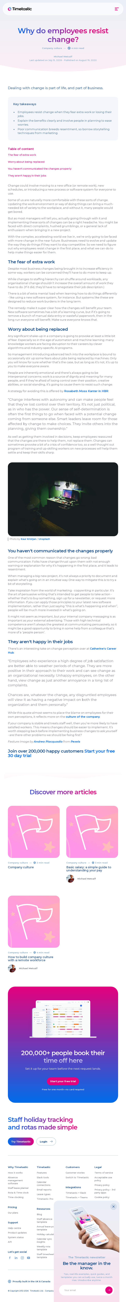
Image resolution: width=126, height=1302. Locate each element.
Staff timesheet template (45, 1255)
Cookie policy (101, 1197)
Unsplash (44, 539)
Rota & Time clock (18, 1192)
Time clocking (15, 1197)
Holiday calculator (46, 1234)
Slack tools (43, 1177)
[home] (20, 9)
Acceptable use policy (103, 1179)
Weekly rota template (43, 1248)
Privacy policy (101, 1185)
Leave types (43, 1194)
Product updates (17, 1232)
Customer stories (75, 1172)
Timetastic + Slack (76, 1192)
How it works (15, 1172)
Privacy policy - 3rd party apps (104, 1191)
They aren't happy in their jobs (27, 175)
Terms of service (103, 1172)
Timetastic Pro (45, 1199)
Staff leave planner (18, 1188)
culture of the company (83, 716)
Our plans (13, 1212)
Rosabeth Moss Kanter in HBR (86, 391)
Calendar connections (43, 1183)
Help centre (14, 1228)
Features (42, 1172)
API (10, 1242)
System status (16, 1237)
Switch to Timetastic (77, 1177)
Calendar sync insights (44, 1240)
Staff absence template (44, 1220)
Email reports (44, 1189)
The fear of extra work (22, 154)
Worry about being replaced (26, 161)
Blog (39, 1214)
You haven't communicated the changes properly (39, 168)
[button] (117, 9)
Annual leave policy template (47, 1228)
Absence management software (15, 1180)
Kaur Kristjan (28, 539)
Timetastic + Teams (77, 1197)
